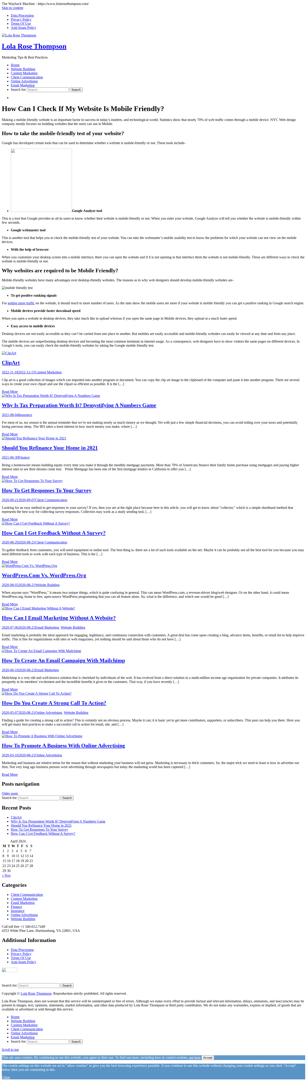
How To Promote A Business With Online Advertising (63, 746)
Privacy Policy (21, 19)
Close (6, 1077)
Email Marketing (23, 85)
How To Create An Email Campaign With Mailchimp (63, 660)
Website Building (23, 69)
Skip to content (12, 8)
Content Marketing (24, 73)
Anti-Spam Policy (23, 28)
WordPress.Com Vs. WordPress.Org (44, 575)
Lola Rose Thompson (34, 46)
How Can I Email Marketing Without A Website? (59, 618)
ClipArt (11, 363)
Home (15, 65)
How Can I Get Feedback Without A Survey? (54, 533)
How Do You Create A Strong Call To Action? (54, 703)
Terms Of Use (21, 23)
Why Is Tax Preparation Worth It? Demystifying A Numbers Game (79, 405)
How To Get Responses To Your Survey (46, 490)
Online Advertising (24, 81)
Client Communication (27, 77)
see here (194, 1057)
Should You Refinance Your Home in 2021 (50, 448)
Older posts (10, 793)
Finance (24, 457)
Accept (207, 1057)
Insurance (25, 415)
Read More (10, 392)
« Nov (6, 875)
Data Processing (22, 15)
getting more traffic (21, 303)
